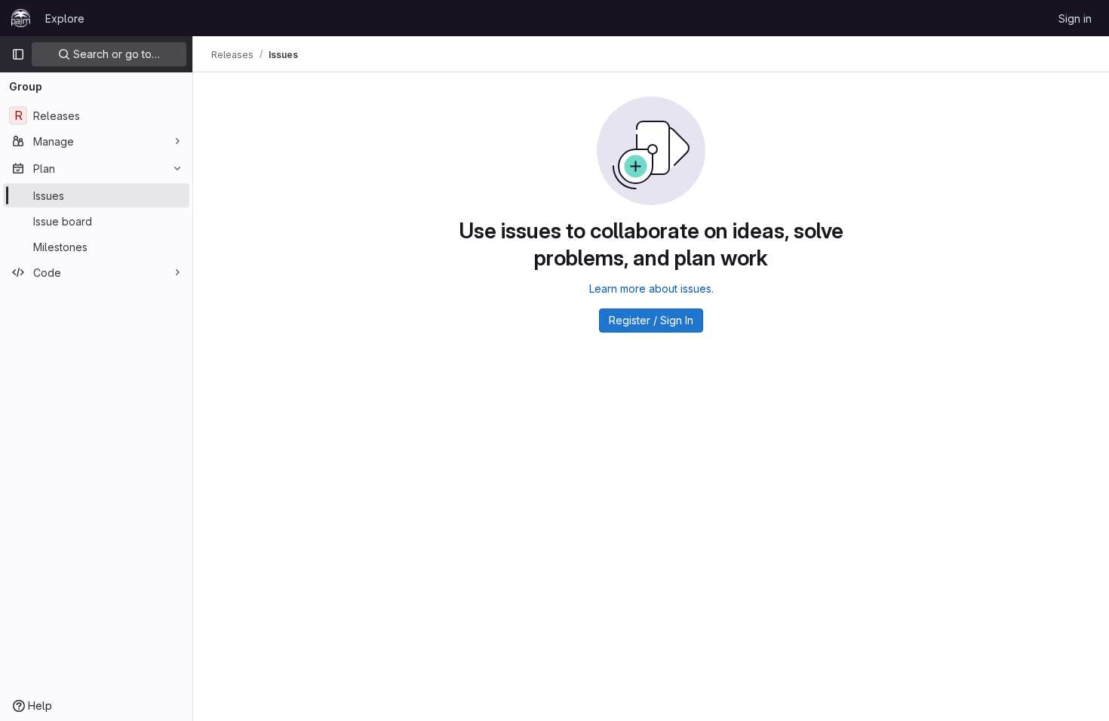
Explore (64, 18)
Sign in (1075, 18)
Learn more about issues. (651, 288)
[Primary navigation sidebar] (18, 54)
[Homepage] (20, 18)
